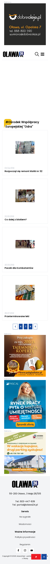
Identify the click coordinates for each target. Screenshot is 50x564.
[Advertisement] (25, 89)
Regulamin (25, 544)
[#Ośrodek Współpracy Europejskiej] (15, 326)
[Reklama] (25, 24)
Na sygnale (25, 516)
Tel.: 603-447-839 (25, 501)
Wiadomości (25, 524)
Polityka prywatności (25, 537)
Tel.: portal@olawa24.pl (25, 504)
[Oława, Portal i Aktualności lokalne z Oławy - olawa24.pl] (16, 54)
